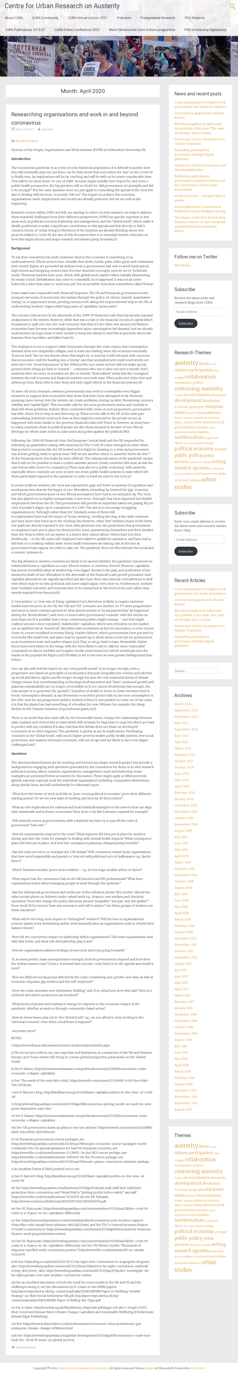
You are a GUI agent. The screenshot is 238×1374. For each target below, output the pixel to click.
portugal (220, 449)
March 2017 (182, 995)
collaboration (200, 377)
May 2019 (181, 850)
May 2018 (181, 907)
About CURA (14, 18)
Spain (222, 473)
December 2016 (185, 1014)
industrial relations (206, 417)
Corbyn (178, 395)
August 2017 (183, 964)
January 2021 (183, 761)
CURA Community (45, 18)
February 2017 (184, 1002)
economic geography (189, 407)
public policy (188, 455)
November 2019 (185, 812)
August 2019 (183, 831)
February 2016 (184, 1078)
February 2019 (184, 869)
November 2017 (185, 945)
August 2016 (183, 1040)
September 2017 (186, 957)
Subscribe (186, 323)
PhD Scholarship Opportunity (206, 30)
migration (181, 432)
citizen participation (193, 369)
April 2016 (181, 1065)
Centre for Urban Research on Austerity (62, 6)
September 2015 (186, 1103)
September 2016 (186, 1033)
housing (188, 417)
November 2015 (185, 1097)
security (206, 462)
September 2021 (186, 729)
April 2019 (181, 856)
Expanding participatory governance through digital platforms (194, 154)
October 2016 (184, 1027)
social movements (205, 473)
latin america (205, 422)
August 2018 (183, 888)
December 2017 (185, 938)
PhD (185, 443)
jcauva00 (47, 129)
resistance (195, 462)
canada (213, 364)
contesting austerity (198, 389)
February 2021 (184, 755)
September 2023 (186, 710)
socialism (187, 473)
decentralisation (196, 395)
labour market (183, 422)
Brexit (204, 363)
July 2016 (180, 1046)
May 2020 (181, 780)
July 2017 (180, 970)
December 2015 (185, 1090)
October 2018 (184, 881)
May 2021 (181, 742)
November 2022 (186, 716)
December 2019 (185, 805)
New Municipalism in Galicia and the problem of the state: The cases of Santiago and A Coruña (199, 128)
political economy (194, 448)
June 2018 (181, 900)
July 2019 (180, 837)
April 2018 (181, 913)
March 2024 (183, 704)
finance (191, 413)
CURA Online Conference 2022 (77, 30)
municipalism (199, 432)
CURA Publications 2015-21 (25, 30)
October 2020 (184, 767)
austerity (186, 362)
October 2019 (184, 818)
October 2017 (183, 951)
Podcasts (124, 18)
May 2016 (181, 1059)
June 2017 (181, 976)
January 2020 (184, 799)
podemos (192, 443)
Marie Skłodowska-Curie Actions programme (142, 30)
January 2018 (183, 932)
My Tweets (182, 265)
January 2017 (183, 1008)
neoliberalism (189, 437)
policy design (205, 443)
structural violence (187, 480)
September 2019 (186, 824)
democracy (218, 395)
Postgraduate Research (158, 18)
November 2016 (185, 1021)
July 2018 (180, 894)
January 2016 (183, 1084)
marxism (201, 427)
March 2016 (182, 1071)
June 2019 (181, 843)
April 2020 (182, 786)
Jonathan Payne (27, 141)
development (188, 400)
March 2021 (182, 748)
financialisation (209, 413)
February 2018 (184, 926)
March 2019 (182, 862)
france (178, 417)
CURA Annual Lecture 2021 (87, 18)
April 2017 (181, 989)
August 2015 (183, 1109)
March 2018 (182, 919)
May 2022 (181, 723)
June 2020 (181, 774)
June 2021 (181, 735)
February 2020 (184, 793)
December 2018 (185, 875)
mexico (212, 428)
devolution (211, 401)
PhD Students (195, 18)
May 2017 (181, 983)
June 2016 (181, 1052)
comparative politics (188, 382)
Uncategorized (25, 1347)
